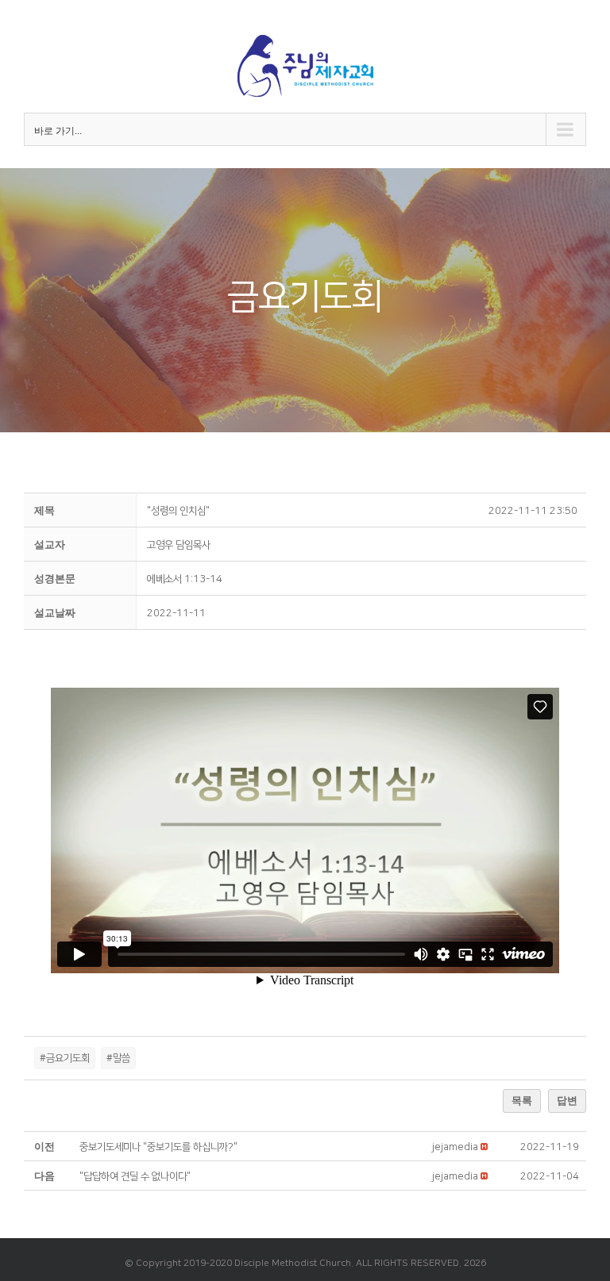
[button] (455, 1147)
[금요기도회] (305, 300)
